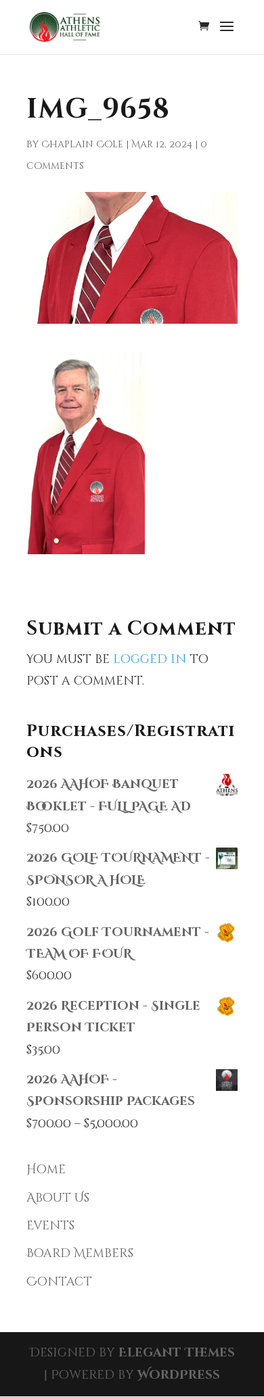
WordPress (178, 1375)
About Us (57, 1198)
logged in (149, 659)
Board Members (79, 1253)
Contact (59, 1281)
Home (46, 1169)
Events (50, 1225)
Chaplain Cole (82, 144)
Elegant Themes (176, 1352)
